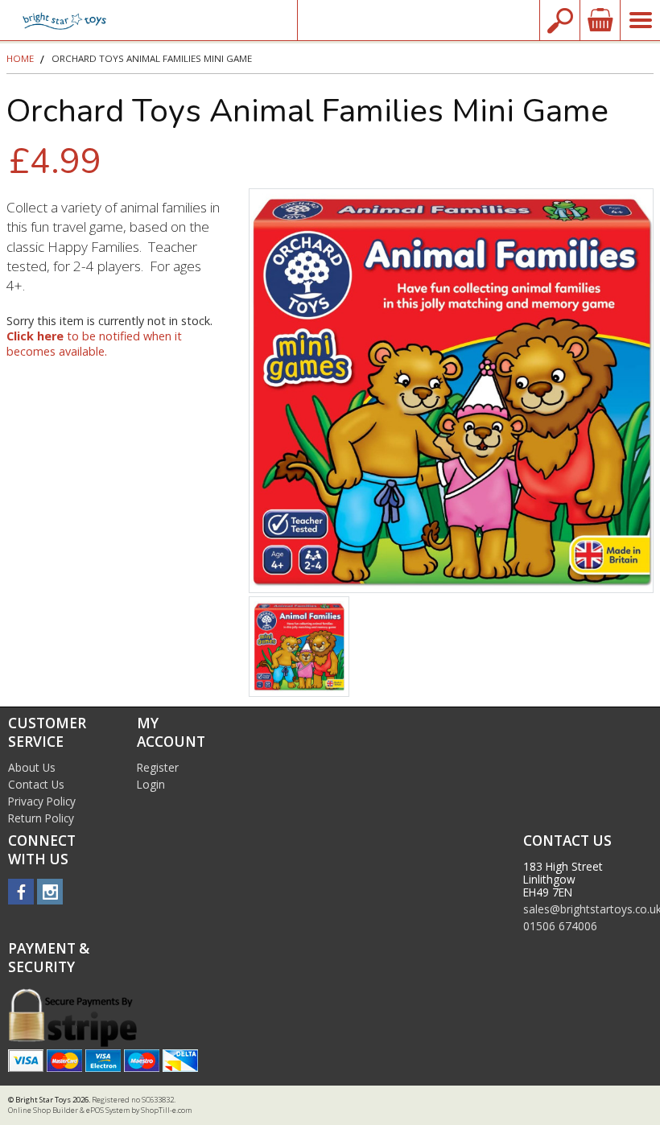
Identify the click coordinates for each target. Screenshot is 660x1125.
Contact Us (36, 784)
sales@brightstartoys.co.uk (418, 20)
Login (151, 784)
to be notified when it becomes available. (94, 343)
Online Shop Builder (43, 1110)
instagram (50, 892)
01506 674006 (560, 925)
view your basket (600, 20)
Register (158, 767)
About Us (32, 767)
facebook (21, 892)
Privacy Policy (42, 801)
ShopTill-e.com (166, 1110)
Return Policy (41, 818)
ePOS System (108, 1110)
